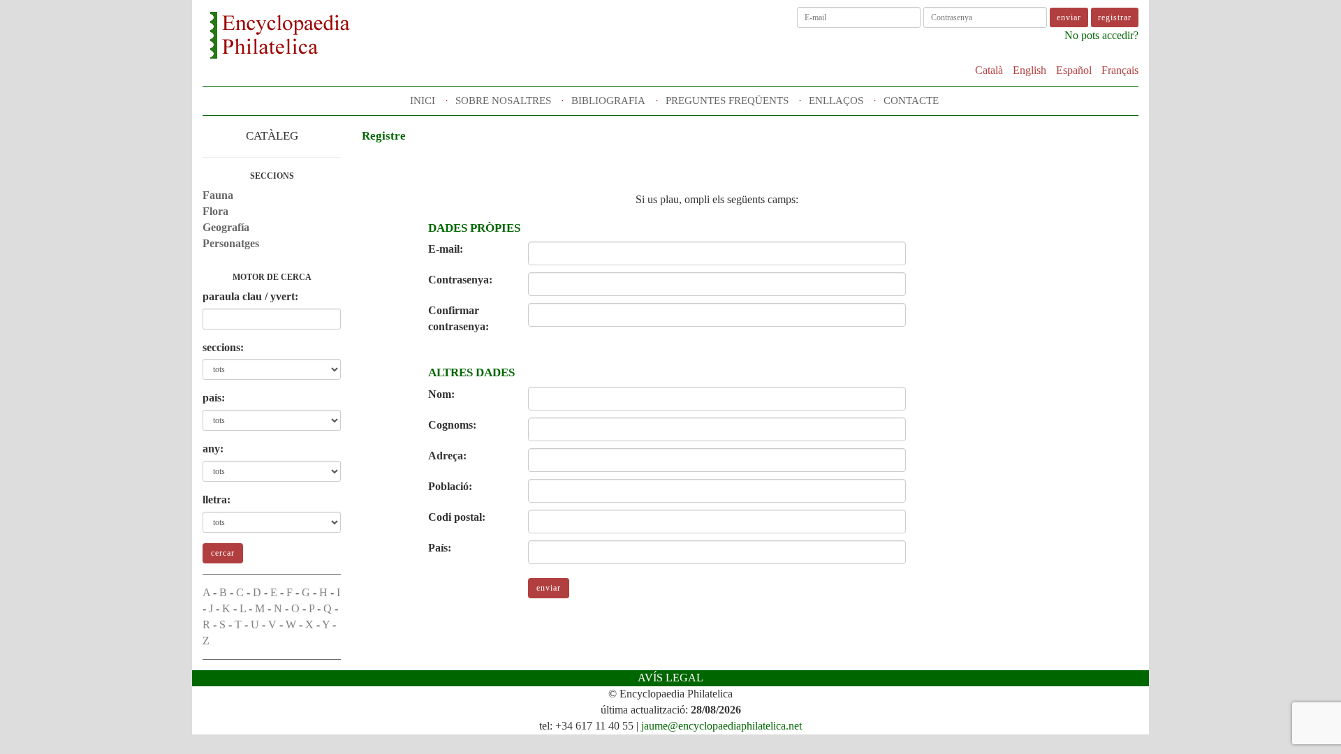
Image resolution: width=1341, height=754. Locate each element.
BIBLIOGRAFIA (608, 100)
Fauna (218, 195)
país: (214, 398)
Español (1074, 70)
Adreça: (447, 455)
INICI (422, 100)
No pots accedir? (1101, 35)
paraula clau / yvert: (250, 296)
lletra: (216, 499)
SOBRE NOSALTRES (503, 100)
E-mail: (445, 249)
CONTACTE (911, 100)
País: (439, 548)
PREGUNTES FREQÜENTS (727, 100)
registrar (1114, 17)
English (1029, 70)
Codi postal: (456, 517)
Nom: (441, 394)
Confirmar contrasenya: (458, 318)
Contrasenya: (460, 280)
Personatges (231, 243)
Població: (450, 486)
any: (213, 448)
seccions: (223, 347)
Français (1119, 70)
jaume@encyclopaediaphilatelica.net (721, 726)
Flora (215, 211)
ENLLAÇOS (836, 100)
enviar (548, 588)
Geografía (226, 227)
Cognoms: (452, 425)
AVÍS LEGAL (670, 677)
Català (989, 70)
